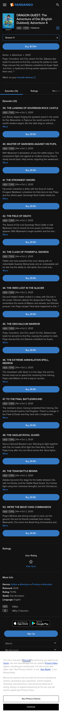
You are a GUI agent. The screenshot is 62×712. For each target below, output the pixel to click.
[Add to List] (57, 28)
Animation (47, 584)
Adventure (25, 584)
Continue (31, 707)
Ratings (34, 91)
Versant (26, 660)
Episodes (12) (11, 91)
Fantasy (36, 584)
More (5, 126)
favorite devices (25, 77)
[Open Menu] (4, 5)
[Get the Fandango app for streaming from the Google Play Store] (40, 623)
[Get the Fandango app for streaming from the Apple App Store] (21, 623)
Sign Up (31, 633)
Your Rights (45, 669)
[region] (31, 681)
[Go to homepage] (22, 5)
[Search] (58, 5)
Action (14, 584)
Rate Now (31, 566)
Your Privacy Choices (31, 699)
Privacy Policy (51, 663)
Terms (6, 663)
